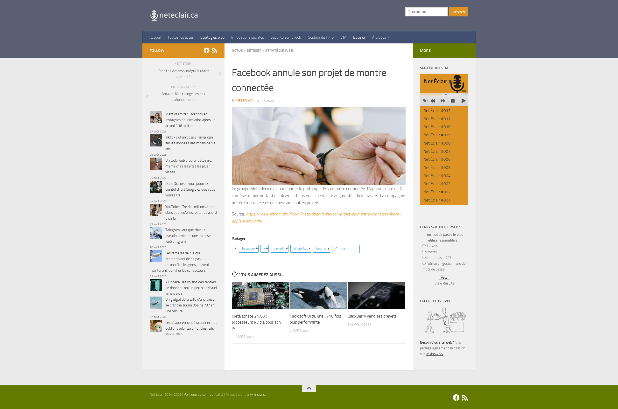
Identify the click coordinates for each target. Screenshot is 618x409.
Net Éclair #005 (437, 167)
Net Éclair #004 (437, 175)
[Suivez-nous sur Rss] (214, 50)
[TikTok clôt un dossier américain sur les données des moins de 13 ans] (156, 141)
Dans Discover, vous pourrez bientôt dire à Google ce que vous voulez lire (190, 189)
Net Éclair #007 (437, 151)
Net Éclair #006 (437, 159)
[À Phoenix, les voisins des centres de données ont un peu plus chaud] (156, 286)
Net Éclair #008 (437, 143)
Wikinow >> (434, 354)
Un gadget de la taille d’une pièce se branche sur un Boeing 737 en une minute (189, 305)
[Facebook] (207, 50)
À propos (379, 37)
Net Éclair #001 (437, 200)
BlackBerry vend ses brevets (372, 316)
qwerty (431, 252)
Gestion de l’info (321, 37)
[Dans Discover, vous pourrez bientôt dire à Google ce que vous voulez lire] (156, 187)
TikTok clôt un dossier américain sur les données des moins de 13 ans (190, 143)
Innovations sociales (247, 37)
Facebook (248, 248)
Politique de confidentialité (204, 394)
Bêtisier (359, 37)
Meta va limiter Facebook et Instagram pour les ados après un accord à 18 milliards (190, 120)
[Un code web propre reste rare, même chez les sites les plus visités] (156, 164)
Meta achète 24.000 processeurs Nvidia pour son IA (256, 322)
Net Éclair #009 (437, 134)
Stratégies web (212, 37)
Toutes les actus (181, 37)
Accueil (155, 37)
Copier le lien (346, 248)
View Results (444, 283)
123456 (432, 246)
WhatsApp (301, 248)
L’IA (343, 37)
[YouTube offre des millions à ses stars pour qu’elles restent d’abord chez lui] (156, 211)
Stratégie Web (279, 50)
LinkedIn (279, 248)
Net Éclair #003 (437, 183)
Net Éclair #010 (437, 126)
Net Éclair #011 (437, 118)
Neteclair (245, 101)
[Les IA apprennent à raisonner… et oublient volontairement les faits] (156, 326)
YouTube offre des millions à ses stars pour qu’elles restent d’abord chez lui (191, 213)
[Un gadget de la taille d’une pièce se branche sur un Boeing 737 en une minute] (156, 303)
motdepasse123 (438, 258)
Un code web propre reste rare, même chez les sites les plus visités (188, 166)
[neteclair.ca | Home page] (174, 16)
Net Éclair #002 (437, 191)
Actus (237, 50)
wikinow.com (260, 394)
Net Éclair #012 (437, 110)
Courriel (321, 248)
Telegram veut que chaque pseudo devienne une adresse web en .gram (188, 236)
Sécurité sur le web (286, 37)
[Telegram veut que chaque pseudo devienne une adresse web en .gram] (156, 234)
